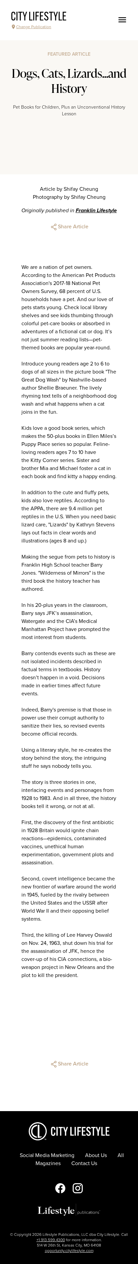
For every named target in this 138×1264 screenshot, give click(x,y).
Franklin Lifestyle (96, 210)
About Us (96, 1155)
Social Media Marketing (47, 1155)
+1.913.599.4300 (51, 1240)
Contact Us (84, 1163)
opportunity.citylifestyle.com (69, 1250)
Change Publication (33, 26)
